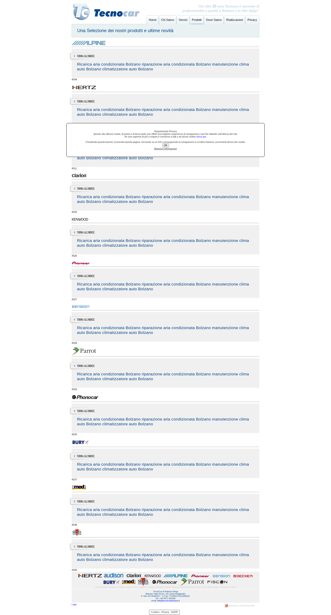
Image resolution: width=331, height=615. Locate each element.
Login (74, 604)
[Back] (92, 59)
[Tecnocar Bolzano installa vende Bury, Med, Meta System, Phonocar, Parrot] (165, 585)
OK (165, 145)
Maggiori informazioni (165, 148)
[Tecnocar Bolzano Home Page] (106, 20)
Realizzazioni (234, 19)
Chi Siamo (167, 19)
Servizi (183, 19)
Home (152, 19)
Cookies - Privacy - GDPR (164, 612)
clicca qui (201, 136)
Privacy (252, 19)
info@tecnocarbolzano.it (168, 601)
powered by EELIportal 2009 (241, 605)
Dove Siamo (214, 19)
